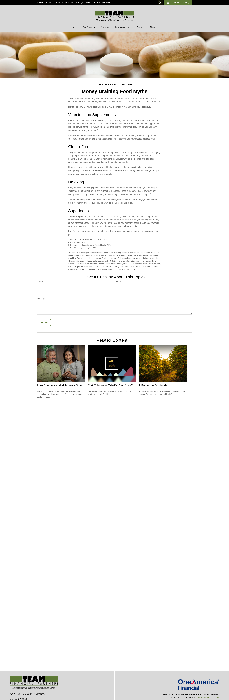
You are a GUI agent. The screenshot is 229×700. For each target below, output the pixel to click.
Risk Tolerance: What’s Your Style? (110, 385)
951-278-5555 (104, 2)
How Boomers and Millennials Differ (60, 385)
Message (41, 299)
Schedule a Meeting (179, 2)
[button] (73, 27)
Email (118, 282)
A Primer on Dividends (153, 385)
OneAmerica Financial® (207, 697)
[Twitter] (160, 2)
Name (40, 282)
